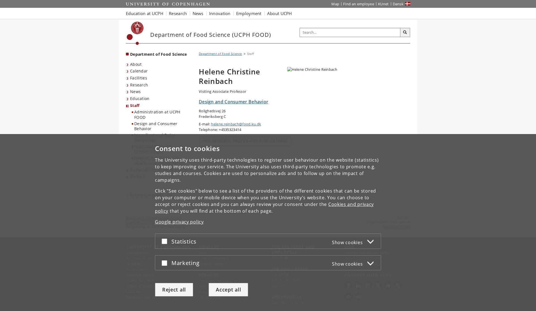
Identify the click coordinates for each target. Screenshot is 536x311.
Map (335, 3)
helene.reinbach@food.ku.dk (236, 124)
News (135, 91)
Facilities (138, 78)
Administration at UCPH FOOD (157, 114)
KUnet (383, 3)
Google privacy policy (179, 222)
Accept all (228, 289)
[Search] (405, 32)
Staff (135, 105)
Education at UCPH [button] (144, 13)
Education (140, 98)
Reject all (174, 289)
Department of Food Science (158, 54)
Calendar (139, 71)
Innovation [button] (220, 13)
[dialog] (268, 222)
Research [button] (178, 13)
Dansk (398, 3)
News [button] (198, 13)
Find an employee (358, 3)
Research (139, 85)
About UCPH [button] (279, 13)
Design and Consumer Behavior (156, 126)
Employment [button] (249, 13)
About (136, 64)
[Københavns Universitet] (135, 33)
